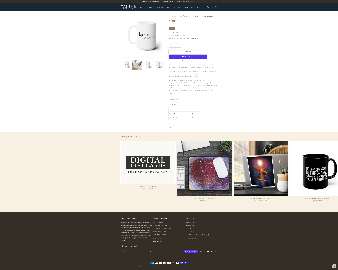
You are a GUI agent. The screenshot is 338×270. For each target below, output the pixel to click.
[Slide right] (173, 207)
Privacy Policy (189, 228)
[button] (143, 7)
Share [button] (172, 128)
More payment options (188, 60)
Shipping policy (171, 265)
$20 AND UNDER (158, 222)
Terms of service (163, 265)
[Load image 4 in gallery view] (159, 65)
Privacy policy (154, 265)
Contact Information (191, 238)
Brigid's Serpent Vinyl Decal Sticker (261, 198)
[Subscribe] (150, 251)
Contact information (181, 265)
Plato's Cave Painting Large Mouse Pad (204, 198)
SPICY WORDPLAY (158, 238)
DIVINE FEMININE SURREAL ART (162, 225)
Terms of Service (190, 232)
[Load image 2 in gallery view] (137, 65)
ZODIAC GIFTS (157, 241)
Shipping (171, 35)
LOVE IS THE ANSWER (159, 235)
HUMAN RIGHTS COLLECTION (162, 228)
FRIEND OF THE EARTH (159, 232)
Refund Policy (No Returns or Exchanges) (197, 235)
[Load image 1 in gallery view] (126, 65)
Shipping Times (190, 225)
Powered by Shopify (136, 266)
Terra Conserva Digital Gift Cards (148, 186)
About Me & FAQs (191, 222)
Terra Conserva (128, 266)
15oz (171, 28)
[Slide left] (165, 207)
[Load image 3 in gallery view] (148, 65)
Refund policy (146, 265)
